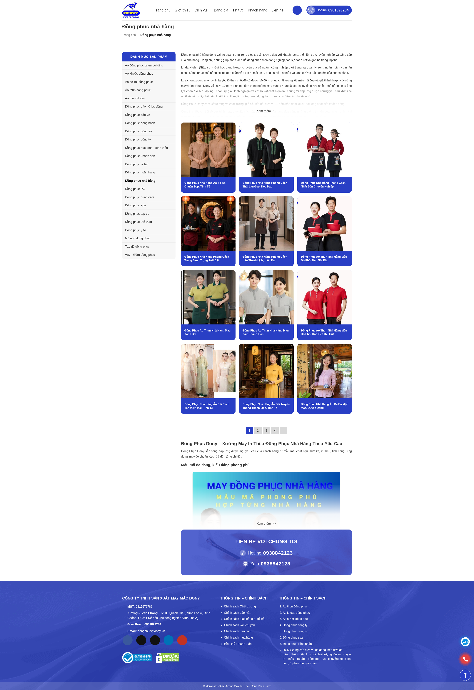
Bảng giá (221, 10)
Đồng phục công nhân (140, 123)
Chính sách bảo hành (238, 631)
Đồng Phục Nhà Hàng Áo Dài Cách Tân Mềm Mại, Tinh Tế (206, 406)
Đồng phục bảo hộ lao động (144, 106)
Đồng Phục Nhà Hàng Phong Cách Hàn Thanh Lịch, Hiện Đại (265, 258)
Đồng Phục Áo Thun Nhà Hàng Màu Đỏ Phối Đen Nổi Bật (324, 258)
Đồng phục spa (135, 205)
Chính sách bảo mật (237, 612)
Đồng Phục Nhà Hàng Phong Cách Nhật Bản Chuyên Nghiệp (323, 184)
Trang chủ (162, 10)
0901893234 (152, 624)
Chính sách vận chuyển (239, 625)
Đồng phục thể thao (138, 222)
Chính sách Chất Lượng (240, 606)
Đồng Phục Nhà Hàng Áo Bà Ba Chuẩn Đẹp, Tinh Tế (204, 184)
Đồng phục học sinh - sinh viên (146, 148)
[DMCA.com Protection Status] (167, 658)
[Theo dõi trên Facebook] (128, 640)
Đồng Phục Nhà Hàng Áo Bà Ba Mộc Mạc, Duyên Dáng (324, 406)
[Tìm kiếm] (297, 10)
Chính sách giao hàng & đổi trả (244, 618)
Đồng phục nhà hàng (140, 180)
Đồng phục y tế (135, 230)
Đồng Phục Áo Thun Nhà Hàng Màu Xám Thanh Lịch (266, 332)
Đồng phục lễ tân (136, 164)
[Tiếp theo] (283, 430)
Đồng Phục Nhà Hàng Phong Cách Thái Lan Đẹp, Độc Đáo (265, 184)
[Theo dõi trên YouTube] (182, 640)
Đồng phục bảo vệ (137, 115)
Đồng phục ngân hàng (140, 172)
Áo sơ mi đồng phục (139, 82)
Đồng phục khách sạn (140, 156)
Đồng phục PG (135, 189)
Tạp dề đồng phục (137, 246)
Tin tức (238, 10)
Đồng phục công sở (138, 131)
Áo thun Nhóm (135, 98)
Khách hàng (257, 10)
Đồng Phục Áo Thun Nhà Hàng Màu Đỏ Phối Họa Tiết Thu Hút (324, 332)
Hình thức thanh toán (238, 643)
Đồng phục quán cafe (139, 197)
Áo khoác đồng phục (139, 73)
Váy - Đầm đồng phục (140, 255)
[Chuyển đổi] (170, 90)
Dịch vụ (201, 10)
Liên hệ (277, 10)
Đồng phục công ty (138, 139)
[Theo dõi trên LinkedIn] (169, 640)
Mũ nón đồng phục (137, 238)
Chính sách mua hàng (238, 637)
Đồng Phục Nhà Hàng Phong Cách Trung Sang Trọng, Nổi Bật (206, 258)
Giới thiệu (183, 10)
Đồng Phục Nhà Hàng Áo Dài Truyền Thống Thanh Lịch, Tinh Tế (266, 406)
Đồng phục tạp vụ (137, 213)
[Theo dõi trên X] (155, 640)
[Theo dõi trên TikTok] (141, 640)
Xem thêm (264, 111)
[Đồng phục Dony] (131, 10)
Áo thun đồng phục (138, 90)
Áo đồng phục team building (144, 65)
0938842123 (278, 553)
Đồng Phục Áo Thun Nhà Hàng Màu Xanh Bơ (207, 332)
